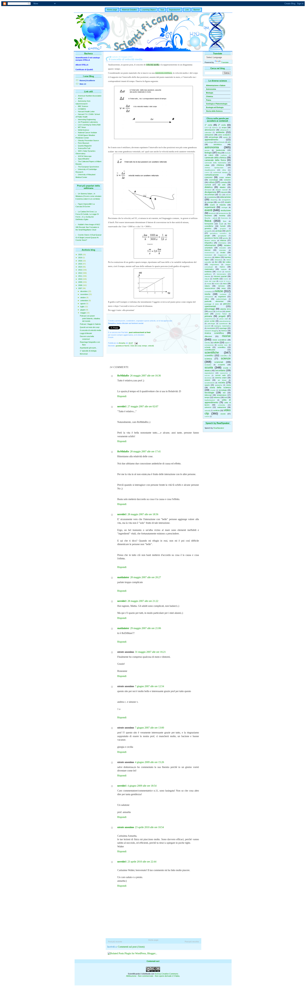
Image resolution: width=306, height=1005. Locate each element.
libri (216, 262)
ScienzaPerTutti (84, 148)
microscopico (221, 274)
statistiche (218, 385)
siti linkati (222, 380)
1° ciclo (208, 125)
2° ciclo (222, 125)
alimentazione (210, 130)
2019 (80, 258)
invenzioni (208, 255)
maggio (83, 313)
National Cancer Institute (87, 132)
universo (208, 407)
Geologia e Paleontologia (216, 104)
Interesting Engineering (87, 119)
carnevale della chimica (215, 157)
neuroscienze (210, 288)
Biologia (209, 93)
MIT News (82, 127)
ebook (228, 195)
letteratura (218, 260)
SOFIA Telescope (84, 156)
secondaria (220, 370)
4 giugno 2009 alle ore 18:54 (142, 785)
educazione (225, 197)
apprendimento (211, 139)
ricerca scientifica (214, 333)
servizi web (220, 375)
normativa (208, 291)
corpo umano (225, 177)
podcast (219, 311)
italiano (217, 257)
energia (210, 202)
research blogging (211, 331)
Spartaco (215, 127)
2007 (80, 288)
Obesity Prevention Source (88, 140)
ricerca (224, 331)
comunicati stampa (220, 172)
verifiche (216, 410)
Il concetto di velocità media (90, 330)
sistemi (207, 380)
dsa (220, 195)
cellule (207, 165)
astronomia (212, 147)
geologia (218, 231)
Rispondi (121, 396)
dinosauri (208, 190)
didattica (208, 187)
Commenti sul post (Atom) (131, 946)
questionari (223, 323)
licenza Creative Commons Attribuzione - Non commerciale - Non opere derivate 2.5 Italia (152, 975)
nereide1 (122, 406)
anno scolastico (224, 135)
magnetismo (214, 264)
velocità (207, 410)
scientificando (210, 350)
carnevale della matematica (215, 163)
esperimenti (210, 207)
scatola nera (222, 345)
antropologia (213, 137)
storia (228, 385)
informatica (222, 243)
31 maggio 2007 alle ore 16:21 (150, 652)
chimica (220, 165)
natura (207, 286)
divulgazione (210, 192)
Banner (196, 10)
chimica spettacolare (214, 167)
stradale (212, 390)
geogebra (223, 228)
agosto (83, 304)
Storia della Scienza (214, 111)
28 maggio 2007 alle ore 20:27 (145, 577)
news (224, 288)
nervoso (221, 286)
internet (207, 250)
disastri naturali (221, 190)
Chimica (209, 96)
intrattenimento (210, 252)
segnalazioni (209, 373)
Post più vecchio (192, 942)
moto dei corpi (210, 281)
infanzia (223, 240)
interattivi (222, 248)
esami (228, 202)
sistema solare (221, 378)
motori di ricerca (224, 281)
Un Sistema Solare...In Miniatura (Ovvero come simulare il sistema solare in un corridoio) (88, 196)
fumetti (222, 226)
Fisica (208, 100)
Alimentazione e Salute (215, 85)
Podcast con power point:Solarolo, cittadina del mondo (90, 318)
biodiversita (220, 150)
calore (210, 155)
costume (227, 180)
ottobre (83, 297)
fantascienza (223, 213)
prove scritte (210, 321)
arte (229, 142)
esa (219, 202)
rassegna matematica (222, 326)
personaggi (210, 309)
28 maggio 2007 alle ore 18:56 (142, 514)
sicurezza (208, 378)
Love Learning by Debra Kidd (89, 125)
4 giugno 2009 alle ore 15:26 (149, 762)
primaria (208, 316)
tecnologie (209, 392)
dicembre (84, 291)
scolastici (208, 365)
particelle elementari (214, 301)
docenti (224, 192)
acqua (224, 127)
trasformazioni (210, 400)
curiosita (223, 182)
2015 (80, 264)
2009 (80, 282)
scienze (226, 358)
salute (216, 342)
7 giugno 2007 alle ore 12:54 (149, 686)
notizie (219, 291)
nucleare (223, 294)
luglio (82, 307)
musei (209, 283)
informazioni (210, 245)
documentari (209, 195)
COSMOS (82, 109)
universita (221, 405)
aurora (207, 150)
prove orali (223, 319)
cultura (211, 182)
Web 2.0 (83, 84)
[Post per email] (136, 343)
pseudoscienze (225, 321)
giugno (83, 310)
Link (187, 10)
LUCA (207, 127)
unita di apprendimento (218, 401)
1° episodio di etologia (88, 351)
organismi (222, 297)
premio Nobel (221, 314)
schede (207, 347)
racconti (207, 326)
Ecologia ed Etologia (214, 107)
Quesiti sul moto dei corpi (89, 327)
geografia (208, 231)
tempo (207, 397)
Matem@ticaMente (87, 80)
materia (223, 269)
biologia (208, 152)
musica (217, 283)
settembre (84, 300)
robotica (208, 342)
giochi (228, 231)
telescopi (208, 395)
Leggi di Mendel (86, 333)
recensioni (211, 328)
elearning (214, 200)
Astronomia (211, 89)
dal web (221, 185)
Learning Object (149, 10)
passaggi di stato (212, 304)
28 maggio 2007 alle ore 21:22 (142, 601)
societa (221, 382)
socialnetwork (210, 383)
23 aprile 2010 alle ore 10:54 (149, 827)
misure (207, 279)
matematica (209, 269)
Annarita (122, 343)
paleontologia (221, 299)
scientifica (221, 347)
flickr (224, 221)
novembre (84, 294)
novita (207, 294)
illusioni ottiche (210, 240)
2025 (80, 255)
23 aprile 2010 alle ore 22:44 (141, 861)
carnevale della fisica (215, 160)
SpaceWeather (83, 159)
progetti (222, 316)
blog (219, 153)
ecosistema (211, 197)
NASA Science (83, 130)
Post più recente (115, 942)
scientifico (224, 356)
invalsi (222, 252)
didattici (223, 187)
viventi (222, 414)
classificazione (210, 170)
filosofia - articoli (211, 218)
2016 (80, 261)
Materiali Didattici (129, 10)
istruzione (208, 257)
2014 (80, 267)
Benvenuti (83, 354)
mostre (225, 279)
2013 (80, 270)
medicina (208, 272)
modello (216, 279)
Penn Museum (83, 143)
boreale (228, 153)
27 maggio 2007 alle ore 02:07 (142, 406)
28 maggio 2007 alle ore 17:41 (145, 451)
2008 (80, 285)
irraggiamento (222, 255)
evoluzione (226, 210)
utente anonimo (125, 827)
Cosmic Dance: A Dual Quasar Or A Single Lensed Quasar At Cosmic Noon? (89, 237)
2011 (80, 276)
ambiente (220, 132)
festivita (222, 216)
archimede (221, 142)
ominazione (209, 297)
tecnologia (223, 390)
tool (225, 397)
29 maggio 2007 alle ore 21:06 (145, 628)
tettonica (217, 397)
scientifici (209, 355)
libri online (227, 262)
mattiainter (123, 577)
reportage (223, 328)
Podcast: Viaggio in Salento (90, 324)
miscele (207, 276)
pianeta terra (225, 309)
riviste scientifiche (219, 340)
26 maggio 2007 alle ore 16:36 (145, 375)
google (207, 236)
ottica (207, 299)
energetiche (226, 200)
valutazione (221, 407)
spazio (207, 385)
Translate (225, 62)
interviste (222, 250)
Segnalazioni (174, 10)
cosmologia (213, 180)
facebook (212, 213)
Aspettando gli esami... (88, 348)
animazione (209, 135)
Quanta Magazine (85, 146)
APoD (80, 98)
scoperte (221, 365)
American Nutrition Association (89, 96)
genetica (208, 228)
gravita (225, 238)
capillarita (224, 155)
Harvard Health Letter (86, 111)
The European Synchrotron (88, 167)
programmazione (210, 319)
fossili (221, 224)
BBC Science (83, 106)
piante (210, 311)
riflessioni (208, 336)
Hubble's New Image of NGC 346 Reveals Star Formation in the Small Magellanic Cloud (88, 227)
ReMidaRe (123, 375)
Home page (112, 10)
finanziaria (224, 218)
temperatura (221, 395)
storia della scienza (220, 387)
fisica (208, 220)
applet (225, 137)
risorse (226, 336)
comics (207, 172)
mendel (219, 272)
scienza (208, 358)
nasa (225, 283)
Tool (162, 10)
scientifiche (212, 352)
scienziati (218, 362)
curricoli (208, 185)
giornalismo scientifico (218, 233)
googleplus (222, 236)
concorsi (208, 177)
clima (224, 170)
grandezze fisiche (212, 238)
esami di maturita (218, 205)
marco (222, 267)
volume (207, 416)
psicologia (211, 323)
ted (224, 393)
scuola (209, 367)
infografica (209, 243)
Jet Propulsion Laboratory (88, 122)
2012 (80, 273)
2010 (80, 279)
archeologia (209, 142)
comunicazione (212, 175)
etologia (224, 207)
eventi (208, 210)
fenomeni (208, 216)
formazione (209, 224)
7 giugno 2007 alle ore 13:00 (149, 727)
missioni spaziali (220, 276)
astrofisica (218, 144)
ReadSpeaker (218, 428)
